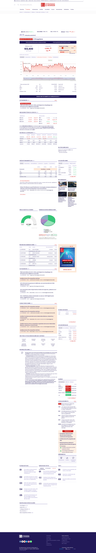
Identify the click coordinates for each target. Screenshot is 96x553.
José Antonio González (34, 279)
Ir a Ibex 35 (72, 176)
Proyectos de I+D (65, 542)
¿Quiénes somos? (65, 537)
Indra (59, 169)
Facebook (20, 541)
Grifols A (60, 339)
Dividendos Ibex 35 (53, 0)
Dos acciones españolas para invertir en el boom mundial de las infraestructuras (50, 472)
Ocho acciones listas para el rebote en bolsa (36, 42)
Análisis (42, 468)
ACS (34, 129)
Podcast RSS (49, 545)
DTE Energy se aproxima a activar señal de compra (68, 451)
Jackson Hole (30, 0)
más (74, 46)
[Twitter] (22, 541)
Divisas (71, 382)
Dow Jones (59, 0)
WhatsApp (31, 541)
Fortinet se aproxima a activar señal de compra (68, 448)
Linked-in (27, 541)
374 (24, 505)
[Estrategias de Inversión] (24, 536)
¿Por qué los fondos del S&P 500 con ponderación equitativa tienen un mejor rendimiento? (68, 408)
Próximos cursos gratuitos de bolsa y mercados (69, 470)
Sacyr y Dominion (37, 0)
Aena (59, 333)
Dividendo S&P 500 (44, 0)
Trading (50, 57)
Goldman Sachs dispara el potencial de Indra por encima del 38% (50, 479)
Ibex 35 (60, 163)
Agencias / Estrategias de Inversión (37, 108)
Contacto (48, 537)
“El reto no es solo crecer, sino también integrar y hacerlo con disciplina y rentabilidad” (68, 421)
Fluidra (59, 335)
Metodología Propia (66, 538)
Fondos (67, 460)
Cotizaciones (61, 460)
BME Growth (72, 163)
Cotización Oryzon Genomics (24, 340)
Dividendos (55, 57)
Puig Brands (23, 0)
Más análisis (22, 194)
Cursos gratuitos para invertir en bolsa (61, 42)
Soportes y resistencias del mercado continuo (69, 475)
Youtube (25, 541)
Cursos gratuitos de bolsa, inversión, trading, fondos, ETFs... (62, 189)
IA (48, 0)
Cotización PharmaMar (33, 344)
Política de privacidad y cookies (53, 540)
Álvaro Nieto (32, 292)
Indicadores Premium (42, 57)
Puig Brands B (61, 167)
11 (23, 510)
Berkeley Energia (61, 392)
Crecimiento (52, 163)
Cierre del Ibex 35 (65, 0)
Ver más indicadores (24, 180)
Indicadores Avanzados (48, 127)
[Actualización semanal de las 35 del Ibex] (67, 257)
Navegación (14, 4)
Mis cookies (64, 543)
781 (26, 512)
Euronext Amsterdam (63, 152)
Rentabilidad (34, 163)
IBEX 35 (67, 382)
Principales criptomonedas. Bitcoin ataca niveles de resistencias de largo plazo (66, 435)
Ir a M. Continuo (71, 398)
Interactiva (27, 57)
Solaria (60, 331)
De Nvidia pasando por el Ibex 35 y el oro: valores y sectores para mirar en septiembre (68, 412)
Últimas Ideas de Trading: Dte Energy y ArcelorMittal (67, 404)
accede (48, 169)
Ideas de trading (62, 446)
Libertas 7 (60, 388)
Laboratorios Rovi (62, 337)
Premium (54, 468)
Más (55, 100)
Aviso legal (48, 538)
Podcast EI (48, 543)
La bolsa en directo (63, 401)
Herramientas (61, 454)
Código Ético (64, 540)
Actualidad (48, 468)
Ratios (21, 163)
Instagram (29, 541)
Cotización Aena (53, 340)
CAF (59, 395)
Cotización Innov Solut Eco (43, 340)
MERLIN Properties (60, 386)
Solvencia (40, 163)
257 (23, 507)
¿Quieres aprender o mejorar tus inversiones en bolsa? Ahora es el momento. (62, 199)
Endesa (59, 174)
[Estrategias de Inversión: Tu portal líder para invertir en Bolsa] (48, 5)
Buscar (18, 4)
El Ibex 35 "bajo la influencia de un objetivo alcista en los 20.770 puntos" (68, 417)
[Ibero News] (74, 548)
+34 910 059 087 (22, 550)
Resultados (27, 163)
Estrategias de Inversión (49, 279)
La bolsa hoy (17, 0)
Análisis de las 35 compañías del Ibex (30, 278)
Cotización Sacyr (43, 344)
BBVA (59, 171)
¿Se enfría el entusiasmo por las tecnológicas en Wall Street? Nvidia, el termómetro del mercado (68, 426)
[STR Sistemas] (68, 549)
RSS (47, 542)
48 (25, 509)
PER (21, 87)
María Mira (32, 190)
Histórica (34, 57)
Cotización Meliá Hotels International (23, 344)
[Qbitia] (61, 549)
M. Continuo (66, 163)
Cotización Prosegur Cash (53, 344)
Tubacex (60, 390)
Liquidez (46, 163)
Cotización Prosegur (33, 340)
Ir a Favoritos (72, 322)
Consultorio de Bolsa (73, 460)
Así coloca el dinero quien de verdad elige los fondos (72, 189)
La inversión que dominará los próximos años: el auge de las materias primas (50, 485)
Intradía (22, 57)
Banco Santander (62, 172)
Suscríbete (43, 169)
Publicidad (48, 535)
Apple (27, 0)
